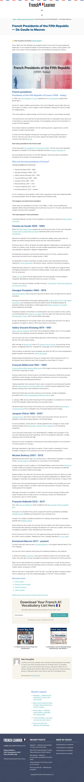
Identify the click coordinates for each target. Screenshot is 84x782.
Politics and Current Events (25, 19)
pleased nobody (26, 521)
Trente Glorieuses (26, 263)
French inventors (20, 587)
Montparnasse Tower (19, 316)
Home (14, 19)
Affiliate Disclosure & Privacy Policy (14, 759)
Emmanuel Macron (41, 544)
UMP (35, 459)
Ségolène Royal (17, 514)
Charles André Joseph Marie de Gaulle (25, 231)
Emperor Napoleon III (57, 150)
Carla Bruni (67, 465)
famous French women (48, 344)
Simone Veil (28, 344)
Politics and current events (21, 595)
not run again (64, 536)
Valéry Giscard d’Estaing (20, 331)
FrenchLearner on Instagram (64, 747)
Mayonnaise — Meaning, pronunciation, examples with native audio (41, 712)
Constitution (16, 234)
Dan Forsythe (36, 675)
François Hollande (24, 505)
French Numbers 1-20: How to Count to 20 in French (42, 719)
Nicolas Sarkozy (23, 461)
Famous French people (23, 584)
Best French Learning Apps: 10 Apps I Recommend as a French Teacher (43, 705)
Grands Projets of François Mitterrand (30, 386)
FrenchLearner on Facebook (64, 744)
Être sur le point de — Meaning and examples (41, 724)
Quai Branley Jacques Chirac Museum (40, 426)
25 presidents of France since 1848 (36, 148)
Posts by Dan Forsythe (40, 595)
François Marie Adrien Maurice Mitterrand (26, 368)
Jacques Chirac (17, 417)
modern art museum (34, 314)
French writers (20, 590)
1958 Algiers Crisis (25, 229)
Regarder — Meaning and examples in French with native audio (42, 697)
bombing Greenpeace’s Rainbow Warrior (36, 395)
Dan (28, 667)
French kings (36, 41)
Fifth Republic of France (29, 98)
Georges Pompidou (18, 294)
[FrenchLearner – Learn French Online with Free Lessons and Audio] (42, 5)
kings (30, 139)
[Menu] (42, 10)
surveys (20, 277)
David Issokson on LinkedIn (64, 753)
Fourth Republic (52, 98)
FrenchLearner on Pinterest (64, 750)
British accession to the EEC (57, 305)
